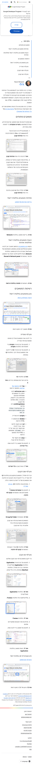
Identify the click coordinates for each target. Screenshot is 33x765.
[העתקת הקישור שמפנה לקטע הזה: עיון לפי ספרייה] (19, 335)
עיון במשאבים (23, 246)
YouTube (29, 744)
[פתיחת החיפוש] (15, 2)
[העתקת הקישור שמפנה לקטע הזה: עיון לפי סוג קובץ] (17, 555)
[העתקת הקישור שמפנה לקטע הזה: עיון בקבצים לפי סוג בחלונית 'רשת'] (8, 656)
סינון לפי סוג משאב (26, 660)
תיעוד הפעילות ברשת (25, 298)
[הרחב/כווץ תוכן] (22, 42)
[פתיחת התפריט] (29, 2)
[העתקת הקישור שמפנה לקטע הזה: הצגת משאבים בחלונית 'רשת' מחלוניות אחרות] (17, 243)
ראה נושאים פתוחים (26, 717)
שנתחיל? (16, 31)
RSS (30, 749)
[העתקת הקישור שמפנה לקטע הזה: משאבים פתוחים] (14, 117)
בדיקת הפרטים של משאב (23, 202)
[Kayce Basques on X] (23, 84)
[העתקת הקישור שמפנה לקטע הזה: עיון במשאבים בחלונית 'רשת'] (7, 294)
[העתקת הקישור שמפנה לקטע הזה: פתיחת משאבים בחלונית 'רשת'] (5, 198)
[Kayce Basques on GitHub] (21, 84)
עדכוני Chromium (27, 725)
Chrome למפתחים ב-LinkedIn (23, 746)
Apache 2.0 (29, 698)
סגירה (16, 25)
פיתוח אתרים (9, 109)
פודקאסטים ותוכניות (26, 733)
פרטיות (25, 756)
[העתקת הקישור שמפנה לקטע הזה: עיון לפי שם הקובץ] (16, 472)
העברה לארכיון (28, 730)
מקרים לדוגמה (28, 727)
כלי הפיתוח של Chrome (24, 111)
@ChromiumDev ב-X (26, 741)
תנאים (30, 756)
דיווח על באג (28, 714)
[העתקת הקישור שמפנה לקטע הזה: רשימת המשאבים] (13, 289)
